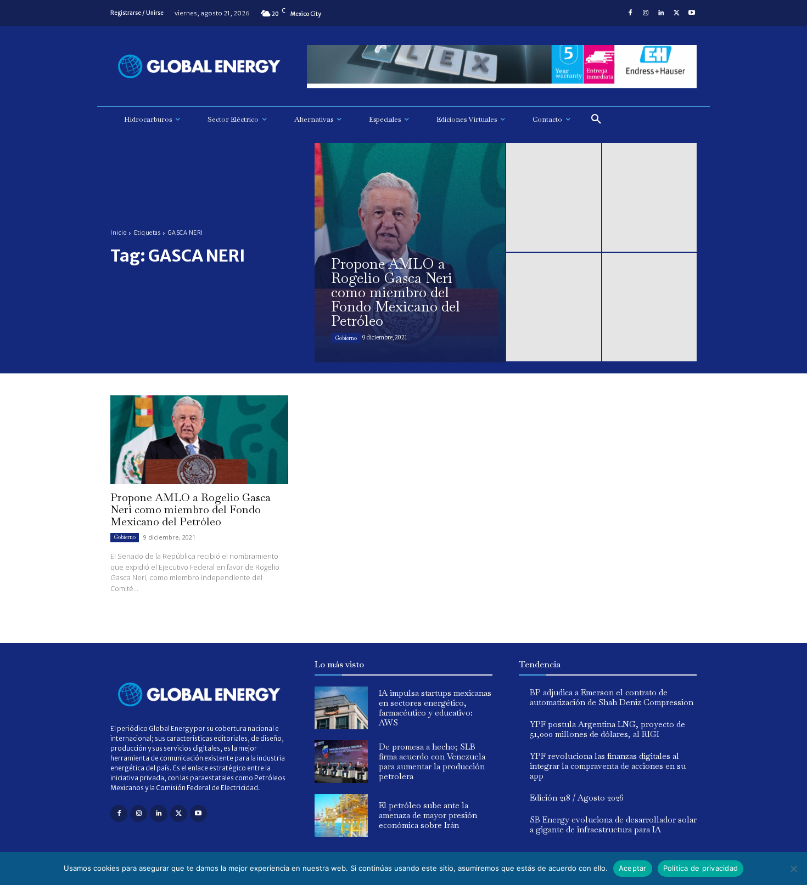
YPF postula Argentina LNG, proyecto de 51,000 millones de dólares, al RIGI (607, 729)
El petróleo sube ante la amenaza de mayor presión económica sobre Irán (428, 815)
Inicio (118, 232)
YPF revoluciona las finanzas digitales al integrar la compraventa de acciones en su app (608, 766)
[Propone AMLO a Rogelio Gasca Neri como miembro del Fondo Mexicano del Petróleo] (410, 252)
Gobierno (346, 338)
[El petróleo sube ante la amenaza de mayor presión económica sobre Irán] (341, 815)
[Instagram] (646, 13)
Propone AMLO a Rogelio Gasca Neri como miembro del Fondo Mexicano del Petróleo (190, 509)
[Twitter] (676, 13)
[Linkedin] (661, 13)
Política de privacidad (700, 868)
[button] (596, 119)
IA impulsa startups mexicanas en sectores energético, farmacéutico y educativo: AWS (435, 708)
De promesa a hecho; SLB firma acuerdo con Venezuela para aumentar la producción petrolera (432, 761)
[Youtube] (692, 13)
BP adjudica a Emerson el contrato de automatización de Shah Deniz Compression (611, 697)
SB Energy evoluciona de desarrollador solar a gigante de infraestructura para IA (613, 824)
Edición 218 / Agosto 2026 (577, 797)
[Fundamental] (502, 66)
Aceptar (633, 868)
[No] (793, 868)
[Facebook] (630, 13)
